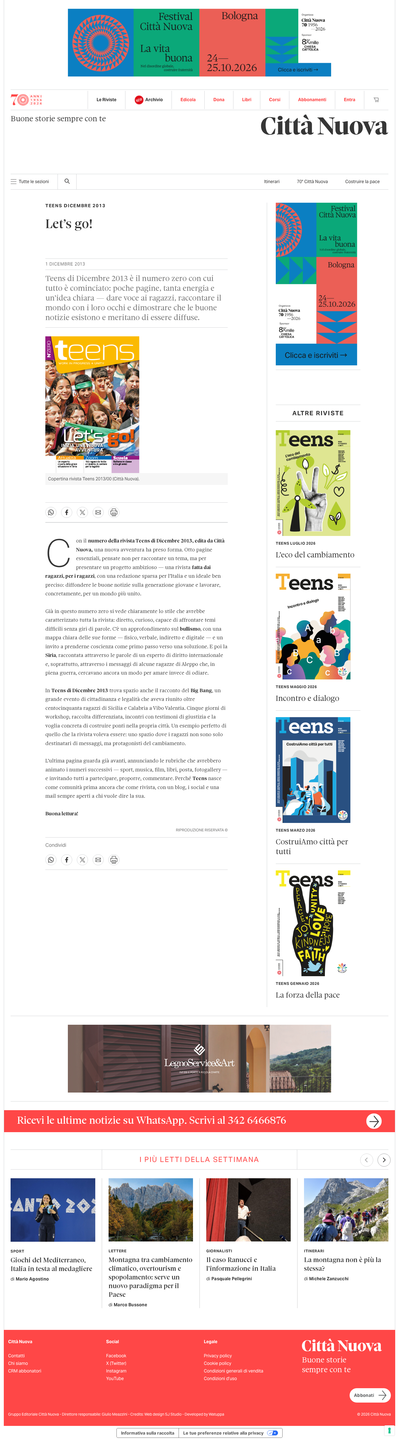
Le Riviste (106, 100)
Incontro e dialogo (307, 699)
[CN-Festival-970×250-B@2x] (199, 42)
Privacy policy (218, 1356)
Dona (218, 100)
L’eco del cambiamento (315, 555)
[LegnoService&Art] (199, 1058)
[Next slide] (384, 1160)
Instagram (116, 1371)
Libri (246, 100)
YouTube (115, 1378)
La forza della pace (308, 995)
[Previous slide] (366, 1160)
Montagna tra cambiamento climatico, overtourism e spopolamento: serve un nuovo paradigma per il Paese (150, 1278)
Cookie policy (217, 1363)
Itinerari (272, 181)
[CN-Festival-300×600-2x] (316, 283)
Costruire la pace (362, 181)
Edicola (188, 100)
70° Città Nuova (312, 181)
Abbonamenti (312, 100)
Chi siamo (18, 1363)
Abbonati (364, 1395)
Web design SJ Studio (163, 1414)
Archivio (154, 100)
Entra (349, 100)
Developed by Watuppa (204, 1414)
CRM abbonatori (24, 1371)
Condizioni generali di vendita (233, 1371)
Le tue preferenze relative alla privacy (223, 1433)
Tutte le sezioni (34, 181)
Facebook (116, 1356)
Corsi (274, 100)
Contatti (16, 1356)
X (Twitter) (116, 1363)
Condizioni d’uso (220, 1378)
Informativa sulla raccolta (147, 1433)
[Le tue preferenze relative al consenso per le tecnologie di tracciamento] (389, 1430)
